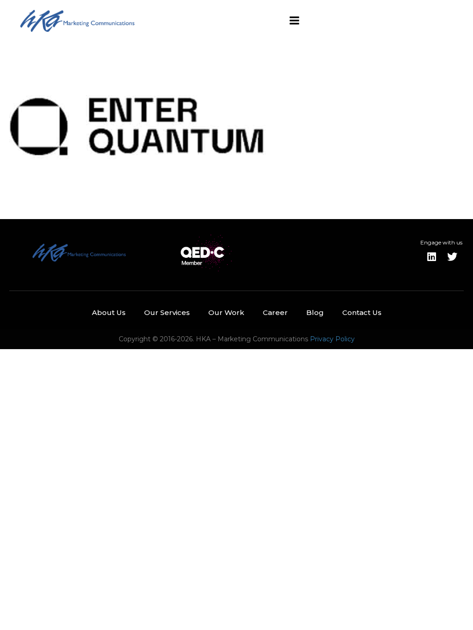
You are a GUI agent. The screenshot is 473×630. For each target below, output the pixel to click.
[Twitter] (452, 257)
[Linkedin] (432, 257)
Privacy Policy (332, 339)
